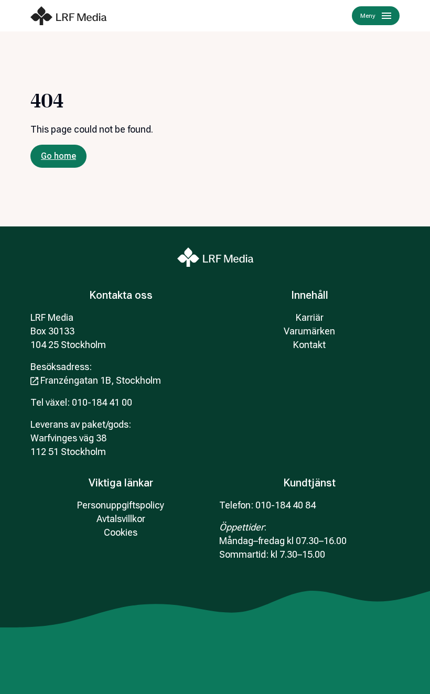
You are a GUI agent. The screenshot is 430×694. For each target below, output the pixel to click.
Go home (58, 156)
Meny (367, 15)
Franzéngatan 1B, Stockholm (100, 380)
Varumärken (309, 331)
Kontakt (309, 344)
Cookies (120, 532)
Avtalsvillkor (120, 518)
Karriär (310, 317)
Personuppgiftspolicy (120, 505)
